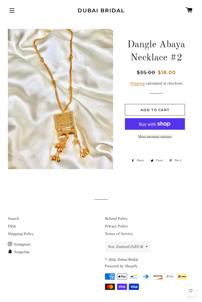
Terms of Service (119, 233)
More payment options (155, 136)
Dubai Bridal (101, 10)
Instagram (22, 244)
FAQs (12, 226)
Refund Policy (116, 218)
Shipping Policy (21, 233)
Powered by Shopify (121, 266)
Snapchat (21, 251)
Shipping (137, 83)
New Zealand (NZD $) (125, 246)
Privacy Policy (116, 226)
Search (13, 218)
